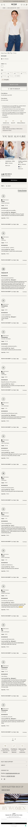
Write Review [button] (14, 180)
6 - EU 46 (17, 76)
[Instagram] (4, 779)
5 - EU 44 (10, 76)
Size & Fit (13, 122)
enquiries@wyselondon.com (19, 1)
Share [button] (18, 224)
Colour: (2, 63)
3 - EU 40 (24, 72)
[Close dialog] (27, 812)
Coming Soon (22, 752)
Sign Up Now (6, 790)
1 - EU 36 (11, 72)
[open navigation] (1, 4)
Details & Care (6, 122)
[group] (14, 174)
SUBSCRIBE (13, 823)
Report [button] (14, 224)
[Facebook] (1, 779)
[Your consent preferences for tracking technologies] (25, 825)
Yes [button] (12, 224)
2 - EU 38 (17, 72)
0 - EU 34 (4, 72)
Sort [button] (2, 185)
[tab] (22, 191)
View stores (6, 800)
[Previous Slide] (1, 152)
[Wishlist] (21, 4)
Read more (5, 752)
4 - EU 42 (4, 76)
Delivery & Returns (21, 122)
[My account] (24, 4)
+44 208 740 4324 (10, 776)
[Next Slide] (26, 152)
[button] (4, 5)
